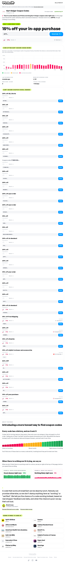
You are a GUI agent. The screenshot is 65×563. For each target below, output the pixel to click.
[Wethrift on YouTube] (36, 560)
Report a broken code (42, 557)
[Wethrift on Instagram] (32, 560)
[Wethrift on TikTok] (28, 560)
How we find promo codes (30, 557)
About (9, 557)
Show (60, 100)
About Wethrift (59, 2)
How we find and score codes (10, 509)
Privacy (50, 557)
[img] (32, 63)
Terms (55, 557)
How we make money (38, 6)
